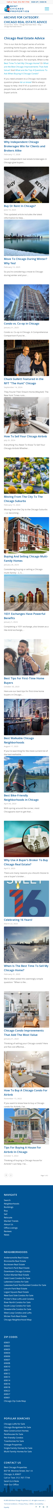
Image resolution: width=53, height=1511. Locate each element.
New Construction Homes (16, 1430)
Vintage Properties (13, 1444)
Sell (5, 1214)
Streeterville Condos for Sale (17, 1309)
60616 (7, 1383)
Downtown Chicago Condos (17, 1271)
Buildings (8, 1207)
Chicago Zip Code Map (15, 1401)
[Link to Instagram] (47, 1507)
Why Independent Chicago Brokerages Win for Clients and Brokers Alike (24, 146)
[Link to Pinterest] (40, 1507)
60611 (7, 1370)
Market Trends (11, 1221)
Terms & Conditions (10, 1504)
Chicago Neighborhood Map (18, 1319)
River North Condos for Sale (17, 1302)
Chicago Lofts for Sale (14, 1423)
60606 (7, 1356)
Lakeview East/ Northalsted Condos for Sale (25, 1285)
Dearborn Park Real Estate (16, 1267)
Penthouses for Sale (13, 1434)
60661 (7, 1397)
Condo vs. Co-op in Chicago (21, 323)
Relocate (8, 1217)
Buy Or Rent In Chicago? (20, 206)
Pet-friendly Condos (13, 1437)
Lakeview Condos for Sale (16, 1281)
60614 (7, 1380)
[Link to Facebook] (36, 1507)
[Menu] (45, 9)
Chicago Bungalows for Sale (17, 1427)
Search (7, 1200)
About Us (8, 1224)
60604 (7, 1352)
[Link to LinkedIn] (43, 1507)
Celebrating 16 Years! (18, 920)
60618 (7, 1387)
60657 (7, 1394)
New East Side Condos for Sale (18, 1295)
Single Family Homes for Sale (18, 1448)
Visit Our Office (11, 1484)
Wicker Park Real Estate (15, 1316)
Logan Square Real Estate (16, 1292)
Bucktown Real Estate (14, 1264)
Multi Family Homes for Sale (18, 1451)
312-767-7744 (23, 2)
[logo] (22, 9)
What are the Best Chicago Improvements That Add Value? (26, 67)
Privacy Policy (23, 1504)
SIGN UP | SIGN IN (38, 2)
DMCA (31, 1504)
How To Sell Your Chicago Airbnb (25, 436)
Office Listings (11, 1227)
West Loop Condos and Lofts (18, 1312)
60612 (7, 1373)
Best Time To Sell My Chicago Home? (22, 63)
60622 (7, 1390)
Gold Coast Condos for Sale (17, 1278)
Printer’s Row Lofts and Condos (19, 1298)
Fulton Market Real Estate (16, 1274)
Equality (6, 1507)
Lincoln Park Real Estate (15, 1288)
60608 (7, 1363)
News (6, 1234)
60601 (7, 1342)
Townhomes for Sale (14, 1441)
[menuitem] (45, 9)
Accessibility (39, 1504)
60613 (7, 1376)
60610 (7, 1366)
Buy (6, 1210)
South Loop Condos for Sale (17, 1305)
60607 (7, 1359)
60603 (7, 1349)
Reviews (8, 1231)
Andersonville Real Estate (16, 1257)
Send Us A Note (11, 1481)
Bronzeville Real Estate (15, 1261)
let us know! (25, 82)
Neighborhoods (11, 1203)
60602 (7, 1345)
